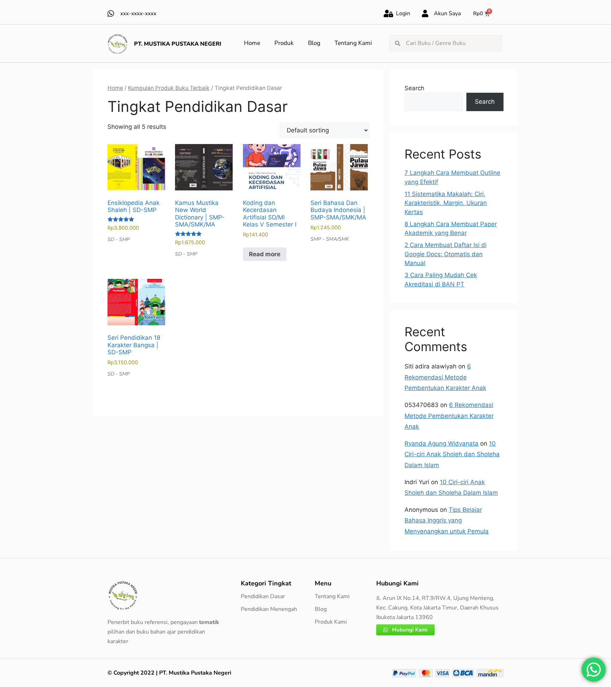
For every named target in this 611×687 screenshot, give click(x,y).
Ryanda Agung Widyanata (441, 443)
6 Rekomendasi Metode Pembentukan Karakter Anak (445, 377)
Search (414, 88)
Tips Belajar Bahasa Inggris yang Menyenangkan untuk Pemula (447, 520)
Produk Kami (331, 622)
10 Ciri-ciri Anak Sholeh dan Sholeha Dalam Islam (452, 454)
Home (252, 43)
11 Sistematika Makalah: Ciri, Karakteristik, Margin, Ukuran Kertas (446, 203)
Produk (284, 43)
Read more (264, 254)
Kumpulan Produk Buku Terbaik (169, 88)
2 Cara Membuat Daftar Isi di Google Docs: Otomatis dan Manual (446, 254)
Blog (314, 43)
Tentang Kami (353, 43)
